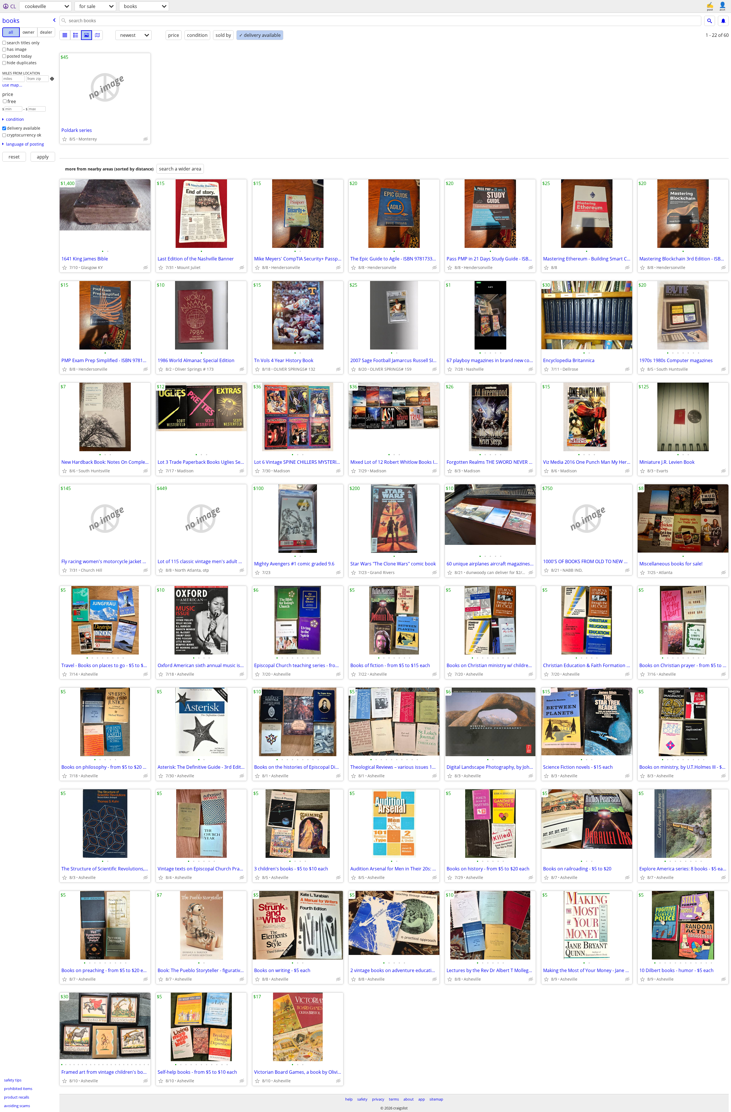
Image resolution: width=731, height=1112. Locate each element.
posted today (19, 56)
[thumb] (75, 35)
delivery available (23, 128)
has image (17, 49)
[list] (64, 35)
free (11, 101)
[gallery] (86, 35)
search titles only (23, 42)
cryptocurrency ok (24, 135)
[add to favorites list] (64, 139)
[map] (97, 35)
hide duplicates (22, 62)
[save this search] (723, 21)
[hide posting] (145, 139)
